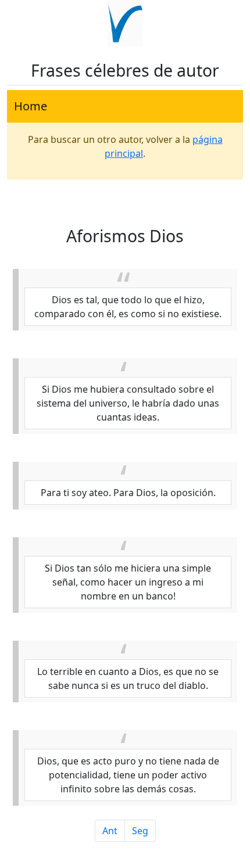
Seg (140, 830)
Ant (109, 830)
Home (30, 106)
